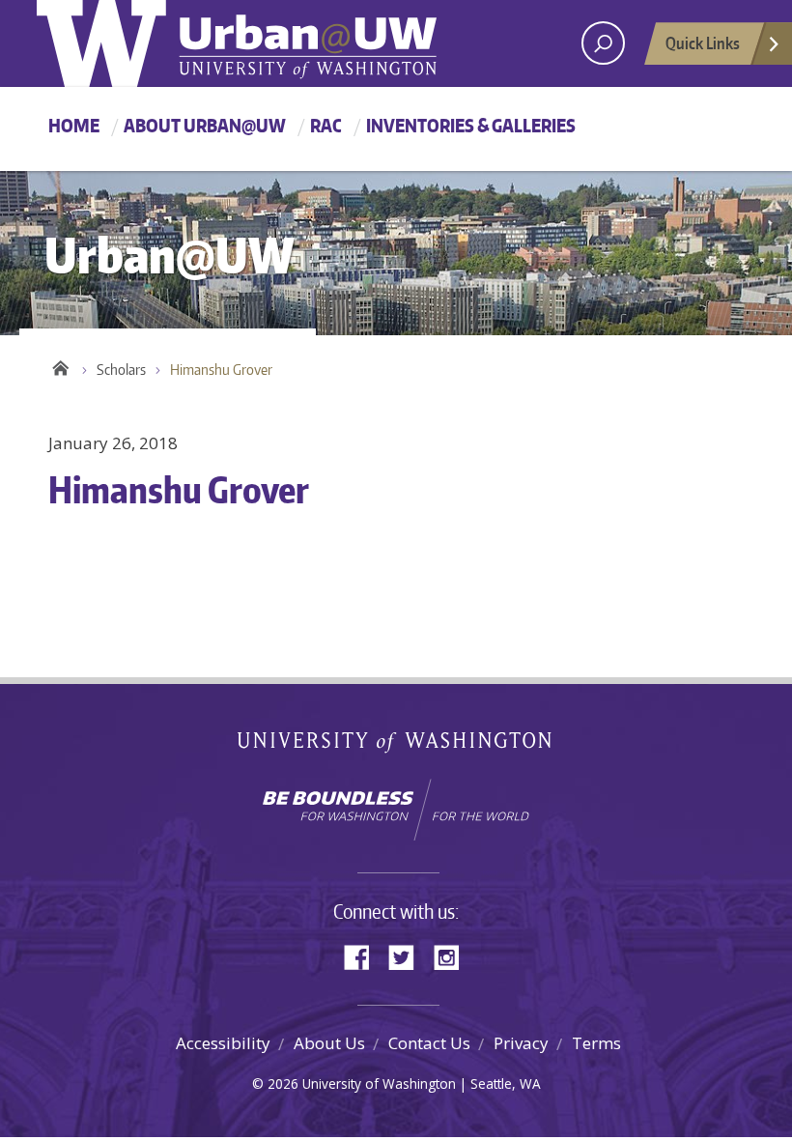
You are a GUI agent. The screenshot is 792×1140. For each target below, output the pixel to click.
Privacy (521, 1043)
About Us (329, 1043)
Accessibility (223, 1043)
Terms (596, 1043)
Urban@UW (236, 43)
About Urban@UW (205, 125)
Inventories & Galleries (471, 125)
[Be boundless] (396, 810)
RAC (326, 125)
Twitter (408, 956)
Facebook (364, 956)
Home (73, 125)
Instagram (453, 956)
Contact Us (429, 1043)
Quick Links (702, 42)
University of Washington (396, 746)
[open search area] (603, 43)
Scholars (121, 369)
